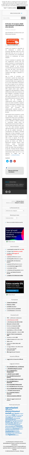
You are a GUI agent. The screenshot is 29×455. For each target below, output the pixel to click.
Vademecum (13, 344)
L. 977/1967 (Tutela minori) (13, 390)
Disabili (7, 421)
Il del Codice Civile (15, 339)
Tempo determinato (16, 433)
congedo (9, 416)
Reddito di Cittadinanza (17, 427)
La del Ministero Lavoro (14, 256)
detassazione (19, 420)
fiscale (14, 421)
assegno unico (8, 415)
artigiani (21, 413)
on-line (9, 341)
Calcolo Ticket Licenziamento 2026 (14, 334)
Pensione (18, 426)
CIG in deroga (18, 415)
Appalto (17, 413)
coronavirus (10, 420)
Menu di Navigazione (15, 13)
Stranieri (16, 432)
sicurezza (15, 429)
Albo (13, 352)
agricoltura (8, 409)
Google (6, 192)
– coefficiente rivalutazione (14, 318)
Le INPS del (15, 249)
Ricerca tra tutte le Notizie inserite (15, 222)
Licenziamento (12, 424)
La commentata (14, 310)
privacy (7, 427)
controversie (16, 418)
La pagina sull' (13, 254)
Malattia (18, 424)
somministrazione (14, 430)
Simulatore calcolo (12, 337)
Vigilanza (11, 434)
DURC (11, 421)
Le (14, 322)
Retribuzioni (13, 326)
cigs (6, 416)
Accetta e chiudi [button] (21, 7)
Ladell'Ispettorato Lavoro (14, 264)
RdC (10, 427)
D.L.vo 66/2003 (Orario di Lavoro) (15, 386)
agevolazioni (11, 407)
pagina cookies (12, 7)
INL (12, 423)
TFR (6, 435)
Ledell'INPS (14, 266)
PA (14, 426)
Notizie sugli (14, 272)
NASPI (12, 426)
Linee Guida (11, 349)
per (14, 330)
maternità (8, 426)
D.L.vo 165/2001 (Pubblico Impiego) (13, 393)
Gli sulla (13, 261)
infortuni (8, 423)
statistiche (9, 431)
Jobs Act (16, 423)
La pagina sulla (15, 251)
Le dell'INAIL (12, 268)
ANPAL (12, 413)
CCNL (13, 415)
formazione (19, 421)
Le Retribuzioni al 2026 (12, 320)
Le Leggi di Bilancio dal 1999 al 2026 (15, 346)
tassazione (8, 433)
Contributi (13, 328)
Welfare (17, 434)
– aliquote (15, 332)
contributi (9, 418)
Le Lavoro (15, 270)
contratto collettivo (16, 416)
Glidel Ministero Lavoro (15, 258)
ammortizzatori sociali (12, 412)
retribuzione (8, 429)
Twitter (9, 192)
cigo (22, 415)
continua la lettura (15, 155)
